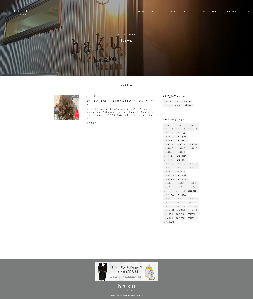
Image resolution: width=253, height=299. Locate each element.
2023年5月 (168, 187)
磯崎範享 (189, 105)
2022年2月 (168, 206)
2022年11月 (193, 190)
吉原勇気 (178, 105)
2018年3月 (168, 218)
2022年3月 (192, 202)
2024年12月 (169, 156)
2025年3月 (192, 148)
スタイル (187, 101)
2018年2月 (180, 218)
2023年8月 (168, 183)
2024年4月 (180, 167)
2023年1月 (180, 190)
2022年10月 (169, 194)
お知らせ (168, 101)
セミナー (168, 105)
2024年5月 (168, 167)
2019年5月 (192, 214)
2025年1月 (180, 152)
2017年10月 (169, 221)
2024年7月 (180, 163)
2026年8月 (168, 125)
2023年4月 (180, 187)
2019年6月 (180, 214)
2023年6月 (192, 183)
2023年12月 (169, 175)
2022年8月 (168, 198)
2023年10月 (169, 179)
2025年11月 (182, 136)
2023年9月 (181, 179)
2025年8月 (168, 144)
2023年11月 (182, 175)
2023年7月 (180, 183)
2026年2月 (168, 132)
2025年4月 (180, 148)
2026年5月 (168, 128)
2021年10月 (169, 210)
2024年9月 (181, 159)
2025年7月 (180, 144)
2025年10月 (169, 140)
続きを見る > (92, 123)
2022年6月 (192, 198)
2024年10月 (169, 159)
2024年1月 (180, 171)
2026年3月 (192, 128)
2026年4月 (180, 128)
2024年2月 (168, 171)
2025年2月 (168, 152)
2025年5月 (168, 148)
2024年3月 (192, 167)
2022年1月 (180, 206)
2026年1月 (180, 132)
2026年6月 (192, 125)
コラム (177, 101)
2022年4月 (180, 202)
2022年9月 (181, 194)
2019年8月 (193, 210)
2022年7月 (180, 198)
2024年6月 (192, 163)
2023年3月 (192, 187)
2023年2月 (168, 190)
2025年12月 (169, 136)
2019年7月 (168, 214)
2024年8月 (168, 163)
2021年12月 (193, 206)
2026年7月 (180, 125)
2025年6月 (192, 144)
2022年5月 (168, 202)
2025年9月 (181, 140)
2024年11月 (182, 156)
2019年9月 (181, 210)
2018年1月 (192, 218)
